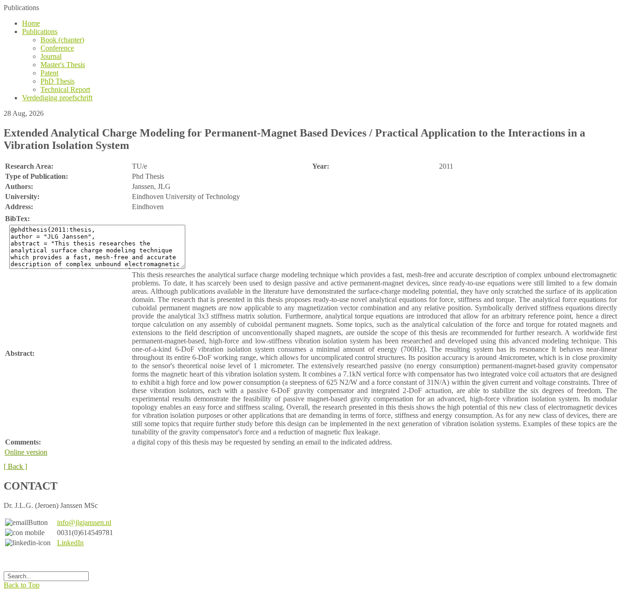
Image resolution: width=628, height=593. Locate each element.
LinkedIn (70, 543)
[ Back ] (15, 466)
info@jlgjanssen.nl (84, 522)
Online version (26, 452)
